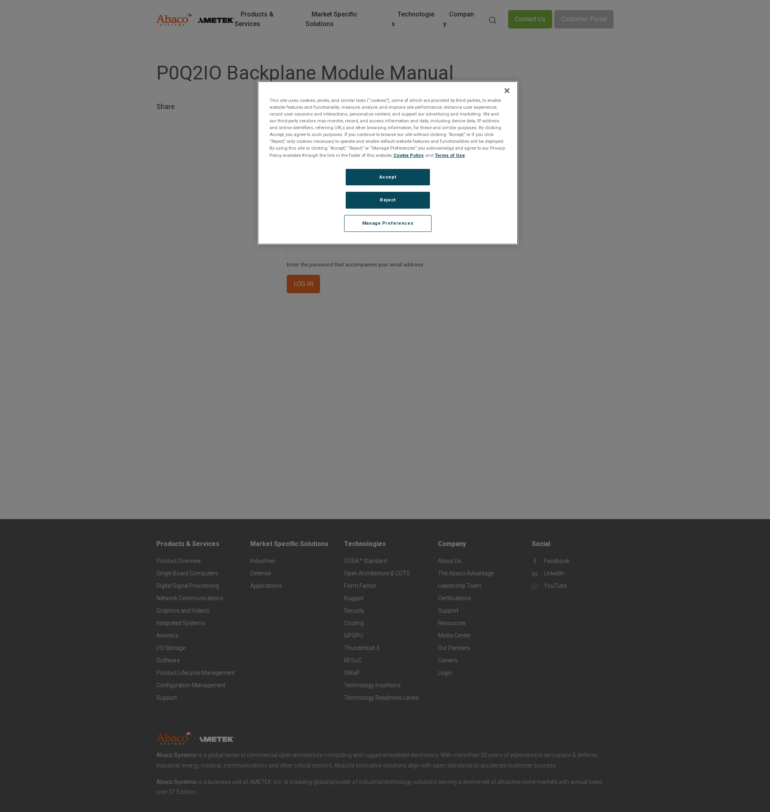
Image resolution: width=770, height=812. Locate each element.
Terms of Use (450, 155)
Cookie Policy (408, 155)
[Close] (507, 90)
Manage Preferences (387, 223)
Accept (387, 177)
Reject (387, 200)
